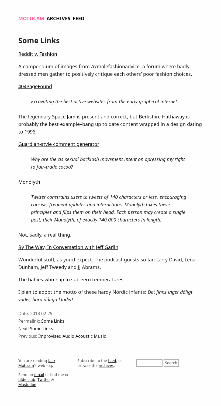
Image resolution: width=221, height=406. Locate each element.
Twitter (43, 379)
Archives (58, 18)
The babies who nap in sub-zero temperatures (70, 279)
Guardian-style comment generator (58, 144)
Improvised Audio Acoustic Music (72, 336)
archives (106, 365)
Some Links (52, 321)
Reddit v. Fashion (37, 54)
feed (112, 360)
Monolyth (29, 182)
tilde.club (26, 379)
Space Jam (63, 116)
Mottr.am (31, 18)
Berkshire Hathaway (162, 116)
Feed (78, 18)
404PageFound (35, 86)
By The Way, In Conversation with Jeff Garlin (68, 247)
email (39, 374)
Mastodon (27, 384)
